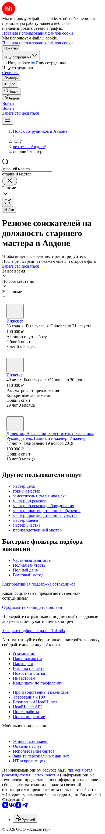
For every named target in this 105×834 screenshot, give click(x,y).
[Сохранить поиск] (7, 202)
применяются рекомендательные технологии (47, 772)
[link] (11, 91)
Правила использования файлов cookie (38, 43)
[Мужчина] (15, 311)
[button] (8, 103)
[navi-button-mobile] (7, 120)
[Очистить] (9, 181)
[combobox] (27, 169)
